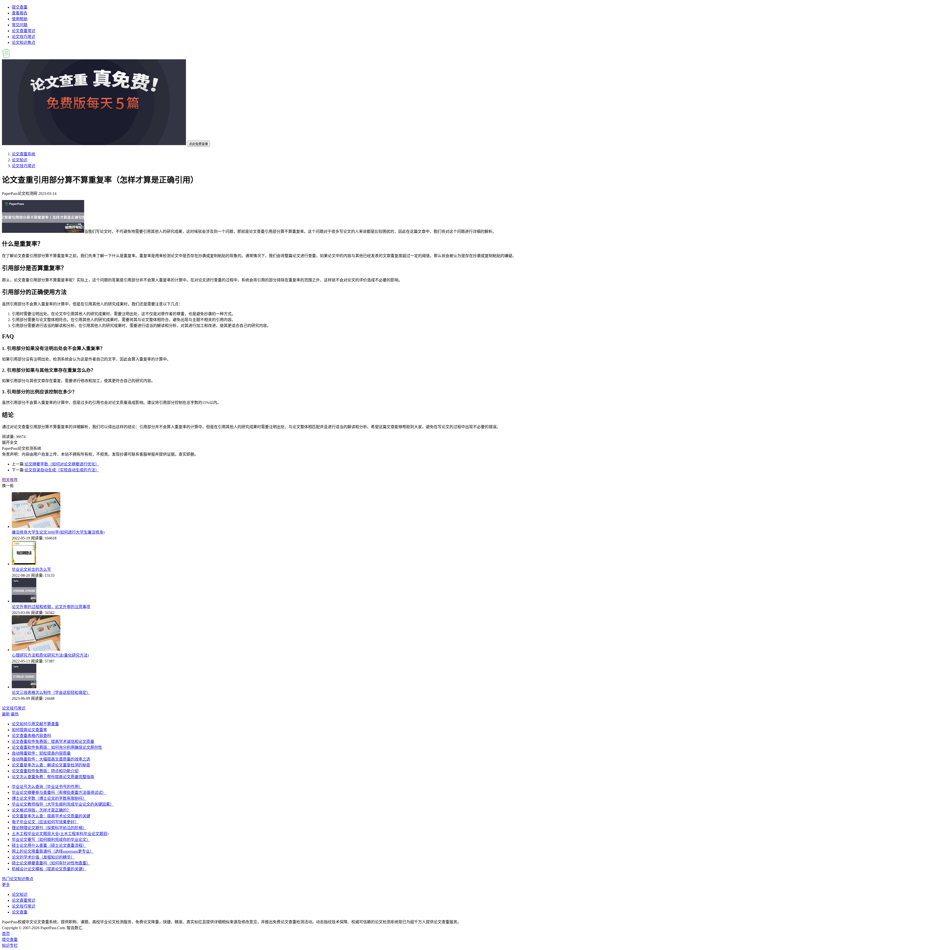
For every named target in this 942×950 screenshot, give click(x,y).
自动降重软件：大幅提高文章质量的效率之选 (51, 759)
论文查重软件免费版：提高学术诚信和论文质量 (53, 741)
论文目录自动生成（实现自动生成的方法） (62, 470)
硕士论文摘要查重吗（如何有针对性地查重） (51, 863)
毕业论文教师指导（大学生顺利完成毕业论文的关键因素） (63, 804)
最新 (6, 714)
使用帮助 (19, 19)
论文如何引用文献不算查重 (35, 724)
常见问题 (19, 25)
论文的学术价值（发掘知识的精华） (43, 857)
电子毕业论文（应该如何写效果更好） (45, 822)
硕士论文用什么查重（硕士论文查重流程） (49, 845)
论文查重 (19, 912)
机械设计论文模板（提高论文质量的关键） (49, 869)
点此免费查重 (198, 144)
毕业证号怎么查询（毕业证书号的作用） (47, 787)
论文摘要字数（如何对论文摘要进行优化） (62, 464)
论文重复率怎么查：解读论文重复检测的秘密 (51, 765)
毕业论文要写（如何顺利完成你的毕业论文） (51, 840)
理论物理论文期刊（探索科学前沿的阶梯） (49, 828)
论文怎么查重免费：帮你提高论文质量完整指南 (53, 777)
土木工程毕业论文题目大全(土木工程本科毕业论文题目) (60, 834)
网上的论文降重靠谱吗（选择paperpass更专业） (53, 851)
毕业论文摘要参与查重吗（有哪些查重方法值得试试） (59, 792)
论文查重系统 (23, 154)
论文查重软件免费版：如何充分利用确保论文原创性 (57, 747)
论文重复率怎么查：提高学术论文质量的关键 (51, 816)
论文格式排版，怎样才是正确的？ (41, 810)
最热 (15, 714)
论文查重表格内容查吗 (31, 736)
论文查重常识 (23, 31)
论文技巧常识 (23, 37)
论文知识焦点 (23, 42)
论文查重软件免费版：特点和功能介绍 (45, 771)
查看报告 (19, 13)
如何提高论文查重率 (29, 730)
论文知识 (19, 160)
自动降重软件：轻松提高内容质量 (41, 753)
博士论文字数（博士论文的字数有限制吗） (49, 798)
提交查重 (19, 7)
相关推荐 (10, 480)
